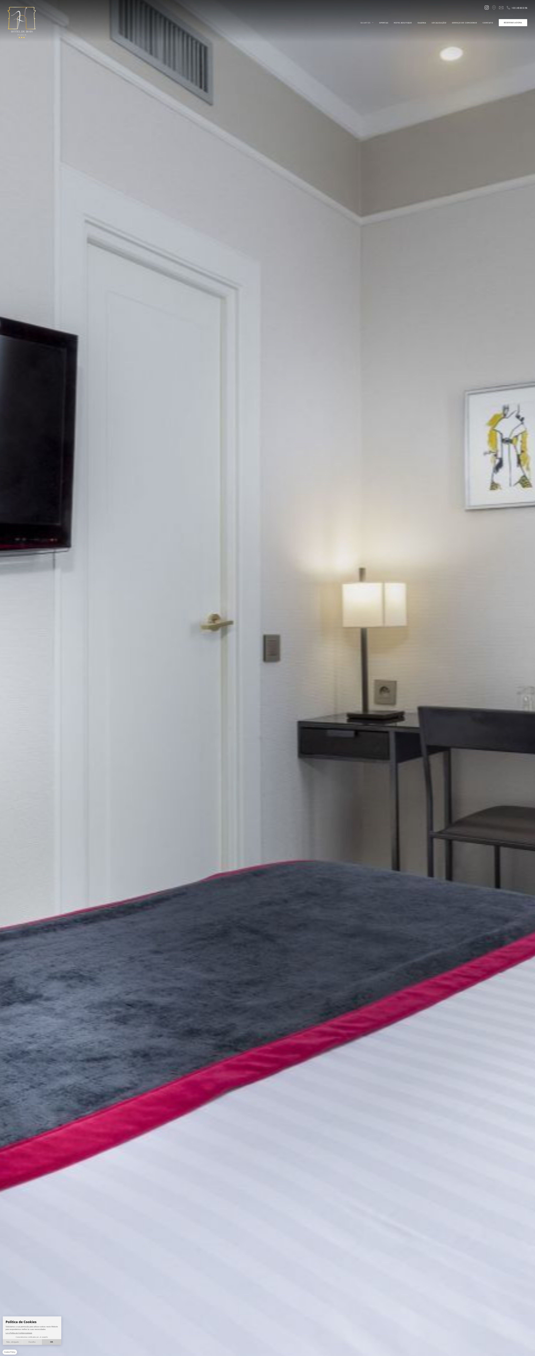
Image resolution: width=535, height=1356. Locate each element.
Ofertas (383, 22)
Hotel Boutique (403, 22)
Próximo (95, 1349)
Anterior (12, 1349)
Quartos (365, 22)
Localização (439, 22)
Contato (488, 22)
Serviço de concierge (464, 22)
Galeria (422, 22)
